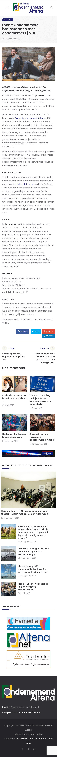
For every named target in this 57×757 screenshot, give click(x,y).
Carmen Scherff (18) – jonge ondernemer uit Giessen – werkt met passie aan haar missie (24, 512)
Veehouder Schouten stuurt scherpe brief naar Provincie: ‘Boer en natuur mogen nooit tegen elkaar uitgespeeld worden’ (33, 532)
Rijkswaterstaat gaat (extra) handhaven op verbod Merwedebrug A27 (33, 551)
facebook (23, 331)
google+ (49, 331)
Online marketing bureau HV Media (34, 738)
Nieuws (7, 20)
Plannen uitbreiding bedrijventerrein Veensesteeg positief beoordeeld (41, 400)
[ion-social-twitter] (28, 749)
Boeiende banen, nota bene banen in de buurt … (14, 398)
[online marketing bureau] (28, 623)
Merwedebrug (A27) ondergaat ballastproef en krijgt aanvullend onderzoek (33, 569)
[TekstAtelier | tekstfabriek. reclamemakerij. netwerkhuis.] (28, 658)
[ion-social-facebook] (22, 749)
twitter (36, 331)
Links (28, 743)
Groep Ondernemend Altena (29, 118)
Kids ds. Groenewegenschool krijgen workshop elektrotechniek (33, 586)
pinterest (49, 336)
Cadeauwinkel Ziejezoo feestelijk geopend (14, 435)
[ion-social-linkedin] (34, 749)
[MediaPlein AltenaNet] (28, 639)
